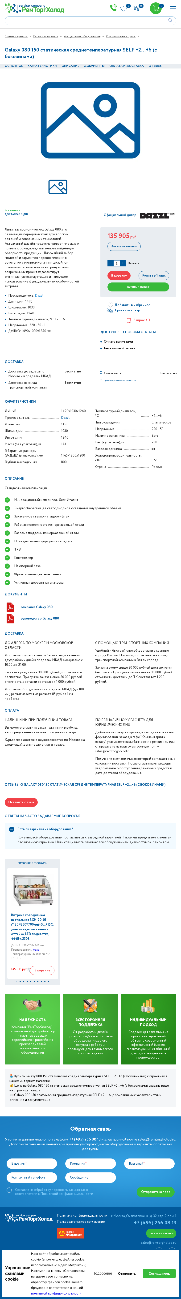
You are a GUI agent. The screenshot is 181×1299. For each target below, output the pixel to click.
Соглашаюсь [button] (159, 1273)
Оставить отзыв (21, 802)
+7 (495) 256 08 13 (155, 1223)
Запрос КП (142, 320)
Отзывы (155, 66)
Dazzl (39, 295)
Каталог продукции (45, 36)
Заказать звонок (124, 246)
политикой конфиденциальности (56, 1293)
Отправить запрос (155, 1192)
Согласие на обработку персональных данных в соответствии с (54, 1192)
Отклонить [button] (127, 1273)
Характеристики (42, 66)
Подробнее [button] (102, 1273)
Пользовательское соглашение (81, 1222)
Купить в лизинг (138, 287)
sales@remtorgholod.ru (156, 1139)
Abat (36, 950)
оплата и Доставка (126, 66)
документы (94, 66)
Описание (70, 66)
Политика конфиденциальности (82, 1216)
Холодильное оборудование (82, 36)
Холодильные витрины (121, 36)
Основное (14, 66)
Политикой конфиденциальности (66, 1194)
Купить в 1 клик (153, 275)
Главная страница (16, 36)
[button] (16, 981)
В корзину (119, 275)
